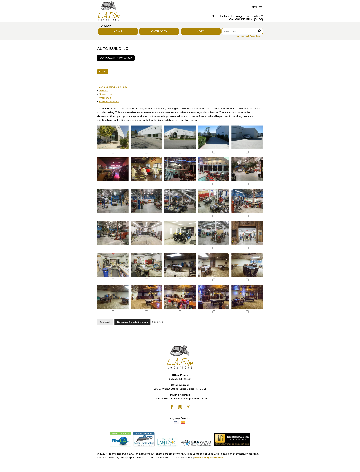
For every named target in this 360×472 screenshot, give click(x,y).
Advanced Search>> (248, 36)
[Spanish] (183, 422)
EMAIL (102, 71)
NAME (117, 31)
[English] (176, 422)
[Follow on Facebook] (171, 407)
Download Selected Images (132, 322)
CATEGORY (159, 31)
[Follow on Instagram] (180, 407)
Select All (105, 322)
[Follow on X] (188, 407)
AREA (201, 31)
